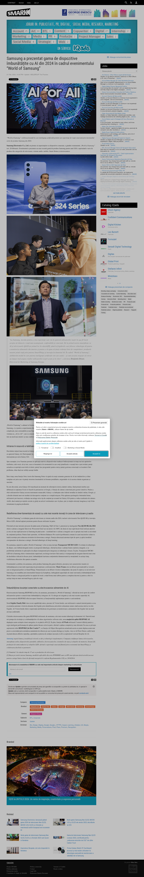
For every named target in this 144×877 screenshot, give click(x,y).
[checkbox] (42, 448)
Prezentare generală (100, 423)
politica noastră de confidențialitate (47, 443)
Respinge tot (48, 454)
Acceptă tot (96, 454)
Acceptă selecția (72, 454)
